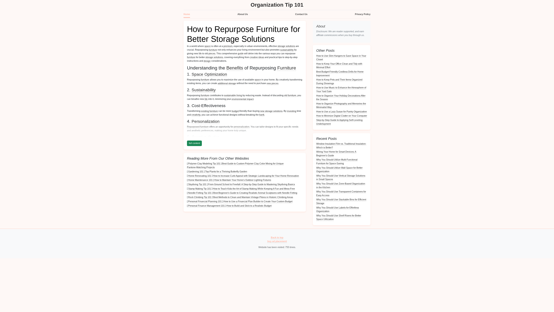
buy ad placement (277, 241)
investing (291, 111)
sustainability (287, 50)
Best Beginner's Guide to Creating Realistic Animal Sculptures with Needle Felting (255, 193)
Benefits (234, 67)
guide (241, 53)
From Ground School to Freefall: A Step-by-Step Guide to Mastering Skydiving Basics (251, 184)
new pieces (272, 83)
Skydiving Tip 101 (197, 184)
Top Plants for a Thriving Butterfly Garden (226, 171)
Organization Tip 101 (277, 5)
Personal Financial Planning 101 (205, 201)
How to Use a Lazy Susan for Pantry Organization (341, 111)
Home (187, 14)
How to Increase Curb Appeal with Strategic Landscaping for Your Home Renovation (256, 175)
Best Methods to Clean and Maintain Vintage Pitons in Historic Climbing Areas (253, 197)
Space (197, 74)
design (207, 61)
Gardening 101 (195, 171)
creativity (195, 115)
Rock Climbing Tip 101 (200, 197)
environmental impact (242, 99)
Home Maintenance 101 (200, 180)
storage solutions (286, 46)
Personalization (206, 121)
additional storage (227, 83)
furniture (213, 50)
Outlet (213, 137)
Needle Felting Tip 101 (200, 193)
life (200, 53)
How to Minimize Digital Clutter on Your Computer (341, 116)
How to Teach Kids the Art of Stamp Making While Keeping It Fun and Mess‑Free (254, 188)
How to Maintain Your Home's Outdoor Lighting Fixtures (242, 180)
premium (227, 46)
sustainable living (233, 95)
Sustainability (204, 90)
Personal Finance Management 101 (206, 206)
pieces (211, 53)
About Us (242, 14)
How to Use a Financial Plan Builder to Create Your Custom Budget (257, 201)
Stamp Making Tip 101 (199, 188)
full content (194, 143)
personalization (241, 127)
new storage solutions (271, 111)
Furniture (286, 67)
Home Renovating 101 (199, 175)
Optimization (215, 74)
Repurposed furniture (198, 127)
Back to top (277, 237)
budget (235, 111)
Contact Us (301, 14)
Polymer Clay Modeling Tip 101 (204, 163)
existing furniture (209, 111)
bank (261, 115)
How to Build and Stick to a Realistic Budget (249, 206)
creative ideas (257, 57)
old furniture (290, 95)
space (207, 46)
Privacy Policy (362, 14)
